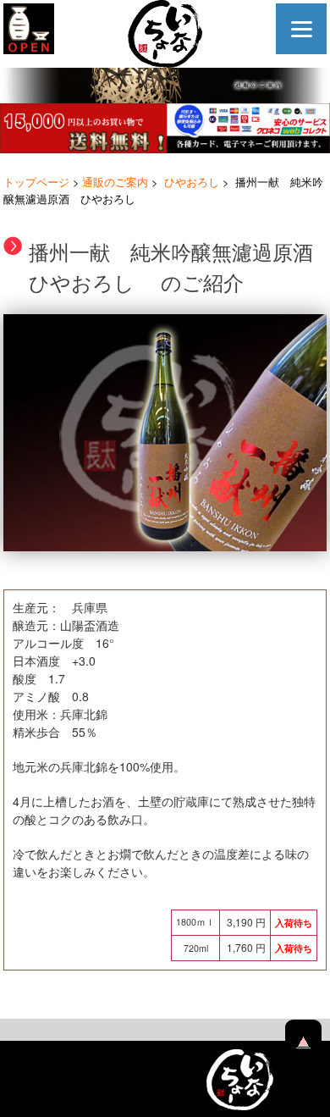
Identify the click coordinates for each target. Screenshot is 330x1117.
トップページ (36, 182)
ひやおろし (191, 182)
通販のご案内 (115, 182)
